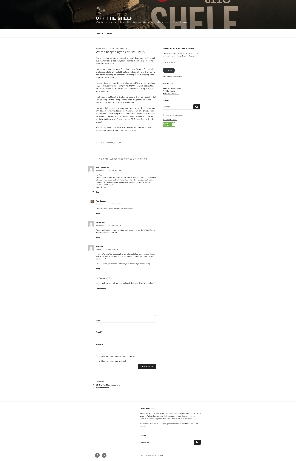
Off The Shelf (114, 18)
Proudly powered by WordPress (151, 455)
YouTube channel (169, 91)
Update (117, 143)
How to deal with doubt (171, 93)
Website (99, 344)
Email (109, 33)
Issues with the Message (172, 88)
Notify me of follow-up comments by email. (117, 356)
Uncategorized (106, 143)
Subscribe (168, 70)
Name (99, 320)
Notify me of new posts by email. (112, 361)
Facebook (99, 33)
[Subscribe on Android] (169, 126)
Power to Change (143, 69)
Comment (101, 289)
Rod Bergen (121, 48)
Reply (98, 192)
